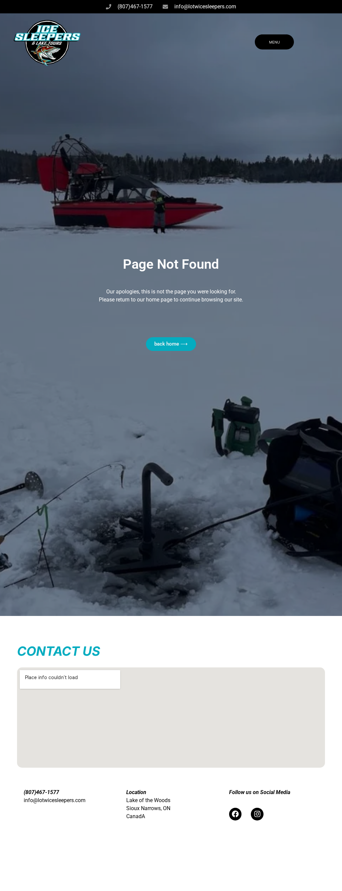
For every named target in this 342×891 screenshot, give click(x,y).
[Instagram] (257, 814)
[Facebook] (235, 814)
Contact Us (58, 651)
